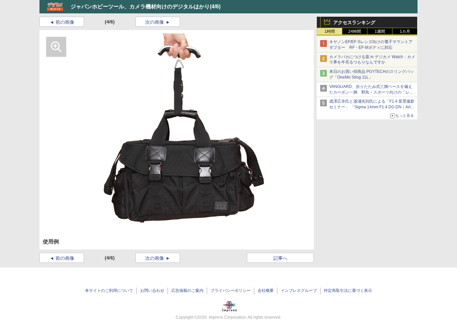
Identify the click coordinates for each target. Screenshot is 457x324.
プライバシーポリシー (230, 290)
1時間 (330, 31)
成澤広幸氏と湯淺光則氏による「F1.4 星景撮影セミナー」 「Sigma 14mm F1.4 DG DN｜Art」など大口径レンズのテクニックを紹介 (372, 107)
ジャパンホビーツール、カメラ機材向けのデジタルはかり (140, 6)
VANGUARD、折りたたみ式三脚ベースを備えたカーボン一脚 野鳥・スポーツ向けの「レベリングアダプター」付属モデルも (371, 92)
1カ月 (405, 31)
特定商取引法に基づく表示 (348, 290)
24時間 (354, 31)
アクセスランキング (354, 22)
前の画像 (65, 22)
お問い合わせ (152, 290)
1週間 (380, 31)
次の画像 (154, 22)
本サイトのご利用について (109, 290)
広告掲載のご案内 (187, 290)
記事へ (280, 258)
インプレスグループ (299, 290)
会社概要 (266, 290)
